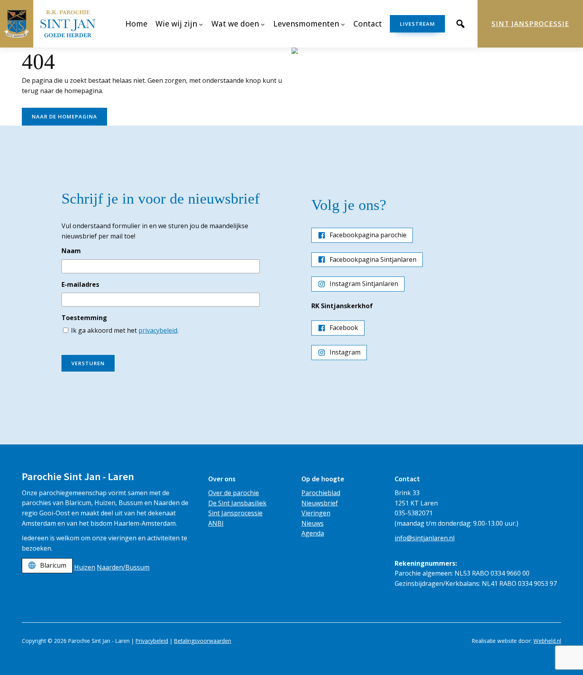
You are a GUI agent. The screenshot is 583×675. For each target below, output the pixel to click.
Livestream (417, 23)
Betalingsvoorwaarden (202, 640)
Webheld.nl (547, 640)
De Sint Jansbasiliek (237, 503)
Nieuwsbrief (319, 503)
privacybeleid (157, 330)
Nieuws (312, 523)
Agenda (312, 533)
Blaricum (53, 565)
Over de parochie (233, 492)
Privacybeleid (152, 640)
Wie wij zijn (176, 24)
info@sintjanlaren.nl (425, 538)
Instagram (345, 352)
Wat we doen (235, 24)
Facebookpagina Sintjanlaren (373, 259)
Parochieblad (320, 492)
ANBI (216, 523)
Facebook (344, 327)
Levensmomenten (306, 24)
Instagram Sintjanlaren (364, 283)
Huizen (84, 567)
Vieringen (315, 513)
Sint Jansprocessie (530, 23)
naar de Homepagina (64, 116)
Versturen (88, 363)
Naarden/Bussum (123, 567)
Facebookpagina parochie (368, 235)
